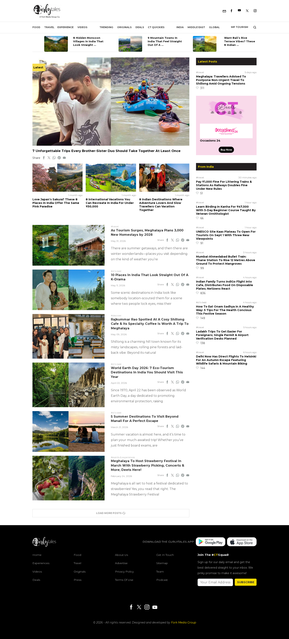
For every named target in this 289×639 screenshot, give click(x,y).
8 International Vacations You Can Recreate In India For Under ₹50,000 (110, 203)
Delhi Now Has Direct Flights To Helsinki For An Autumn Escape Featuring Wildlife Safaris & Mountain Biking (226, 360)
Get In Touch (165, 555)
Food (36, 27)
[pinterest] (59, 158)
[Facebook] (231, 11)
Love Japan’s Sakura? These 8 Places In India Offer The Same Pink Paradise (55, 203)
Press (77, 580)
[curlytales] (44, 546)
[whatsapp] (54, 158)
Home (36, 555)
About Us (121, 555)
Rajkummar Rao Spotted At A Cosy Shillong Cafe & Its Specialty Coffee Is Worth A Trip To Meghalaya (150, 324)
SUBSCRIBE (245, 582)
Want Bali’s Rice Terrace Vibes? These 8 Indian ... (239, 41)
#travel (200, 72)
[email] (64, 158)
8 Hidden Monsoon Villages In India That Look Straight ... (88, 41)
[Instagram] (255, 11)
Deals (139, 27)
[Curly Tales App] (210, 541)
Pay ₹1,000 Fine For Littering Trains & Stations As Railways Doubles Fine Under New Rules (224, 185)
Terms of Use (124, 580)
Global (214, 27)
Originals (124, 27)
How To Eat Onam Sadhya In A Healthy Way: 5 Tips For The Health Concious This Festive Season (225, 310)
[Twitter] (247, 11)
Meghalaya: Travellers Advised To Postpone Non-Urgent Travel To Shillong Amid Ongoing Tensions (221, 80)
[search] (253, 27)
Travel (49, 27)
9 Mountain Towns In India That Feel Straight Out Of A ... (165, 41)
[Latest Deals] (226, 120)
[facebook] (43, 158)
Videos (82, 27)
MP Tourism (239, 27)
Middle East (196, 27)
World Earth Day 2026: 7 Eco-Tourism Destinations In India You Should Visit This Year (147, 372)
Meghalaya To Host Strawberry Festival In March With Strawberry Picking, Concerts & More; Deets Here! (147, 465)
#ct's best (201, 302)
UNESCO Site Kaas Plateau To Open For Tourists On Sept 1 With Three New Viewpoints (226, 235)
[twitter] (49, 158)
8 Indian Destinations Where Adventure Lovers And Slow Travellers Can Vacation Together (160, 205)
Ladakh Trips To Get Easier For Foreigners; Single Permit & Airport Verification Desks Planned (222, 335)
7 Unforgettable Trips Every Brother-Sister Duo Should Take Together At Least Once (106, 151)
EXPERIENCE (65, 27)
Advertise (121, 563)
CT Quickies (156, 27)
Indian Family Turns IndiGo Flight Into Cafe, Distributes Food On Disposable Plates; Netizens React (224, 285)
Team (160, 571)
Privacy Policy (124, 571)
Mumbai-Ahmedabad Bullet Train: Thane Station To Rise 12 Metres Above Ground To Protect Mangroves (225, 260)
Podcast (162, 580)
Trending (106, 27)
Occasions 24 (210, 140)
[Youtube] (239, 11)
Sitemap (162, 563)
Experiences (40, 563)
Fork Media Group (183, 622)
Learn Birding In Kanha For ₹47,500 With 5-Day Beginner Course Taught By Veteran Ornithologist (226, 210)
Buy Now (226, 149)
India (180, 27)
